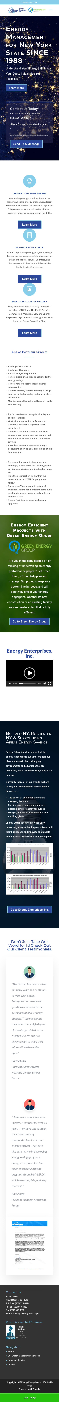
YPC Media (35, 1389)
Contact (11, 1365)
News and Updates (16, 1360)
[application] (29, 673)
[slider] (27, 683)
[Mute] (44, 683)
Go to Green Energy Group (29, 621)
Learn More (16, 88)
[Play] (9, 683)
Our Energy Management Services (24, 1356)
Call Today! (30, 1397)
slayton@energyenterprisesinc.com (28, 124)
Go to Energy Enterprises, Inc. (29, 909)
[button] (29, 673)
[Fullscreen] (49, 683)
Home (11, 1351)
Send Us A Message (26, 144)
